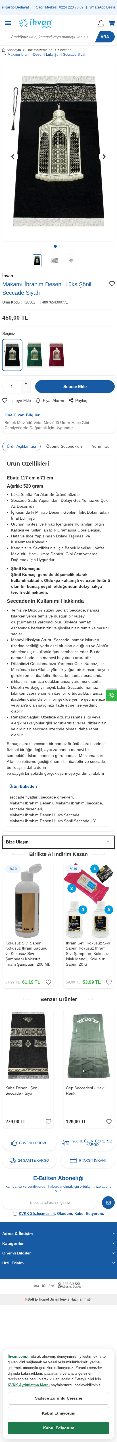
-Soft (30, 1299)
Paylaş (81, 400)
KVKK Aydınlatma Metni (29, 1385)
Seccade (65, 50)
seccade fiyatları (24, 797)
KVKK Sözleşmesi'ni (37, 1213)
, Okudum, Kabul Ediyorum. (61, 1213)
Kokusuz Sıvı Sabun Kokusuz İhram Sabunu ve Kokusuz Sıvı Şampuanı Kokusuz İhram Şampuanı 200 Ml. (27, 954)
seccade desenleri (25, 809)
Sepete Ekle (75, 386)
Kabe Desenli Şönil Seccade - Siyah (22, 1091)
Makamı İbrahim (70, 803)
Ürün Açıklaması (21, 446)
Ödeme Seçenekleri (64, 446)
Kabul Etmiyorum (58, 1413)
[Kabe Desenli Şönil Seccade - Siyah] (28, 1045)
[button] (55, 246)
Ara (105, 37)
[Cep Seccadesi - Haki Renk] (89, 1045)
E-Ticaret (42, 1299)
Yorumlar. (100, 446)
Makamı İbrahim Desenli (31, 803)
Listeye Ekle (20, 400)
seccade (94, 803)
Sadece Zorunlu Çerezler (58, 1398)
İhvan (7, 275)
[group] (58, 151)
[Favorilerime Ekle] (48, 982)
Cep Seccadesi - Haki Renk (85, 1091)
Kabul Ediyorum (58, 1428)
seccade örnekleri (57, 797)
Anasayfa (14, 50)
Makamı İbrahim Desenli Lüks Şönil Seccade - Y (52, 821)
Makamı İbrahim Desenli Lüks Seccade (44, 815)
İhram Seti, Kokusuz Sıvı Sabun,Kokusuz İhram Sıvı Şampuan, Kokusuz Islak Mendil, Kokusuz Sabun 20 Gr (88, 954)
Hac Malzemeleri (39, 50)
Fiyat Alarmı (53, 400)
